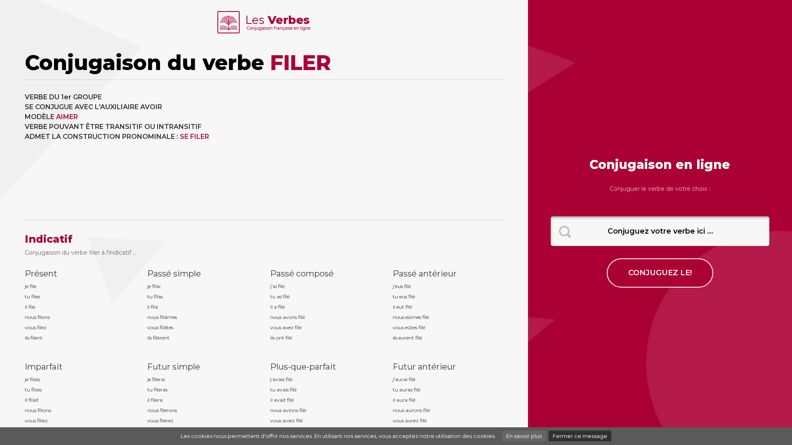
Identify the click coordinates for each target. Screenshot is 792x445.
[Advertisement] (386, 150)
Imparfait (44, 367)
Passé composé (302, 274)
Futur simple (173, 367)
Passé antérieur (425, 274)
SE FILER (194, 137)
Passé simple (174, 274)
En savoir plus (524, 436)
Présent (41, 274)
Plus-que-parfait (303, 367)
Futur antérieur (424, 367)
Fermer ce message (580, 436)
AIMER (67, 117)
